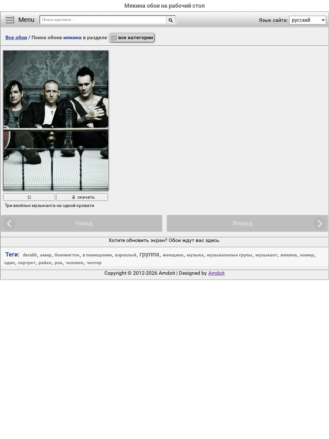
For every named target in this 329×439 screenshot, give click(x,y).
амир (45, 254)
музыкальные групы (229, 254)
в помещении (97, 254)
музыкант (266, 254)
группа (149, 254)
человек (75, 262)
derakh (30, 254)
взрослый (125, 254)
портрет (26, 262)
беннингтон (67, 254)
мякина (288, 254)
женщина (173, 254)
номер (307, 254)
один (9, 262)
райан (45, 262)
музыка (195, 254)
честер (94, 262)
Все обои (16, 37)
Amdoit (216, 273)
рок (58, 262)
